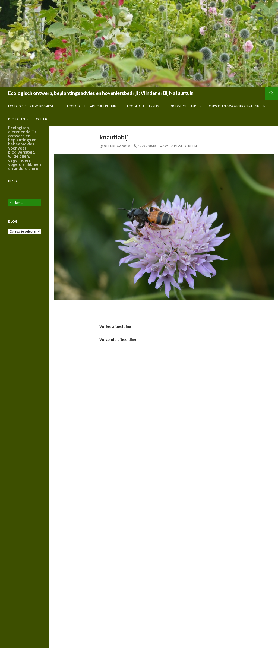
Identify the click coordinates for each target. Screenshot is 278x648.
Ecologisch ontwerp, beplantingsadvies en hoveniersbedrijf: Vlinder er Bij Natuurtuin (101, 93)
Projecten (16, 119)
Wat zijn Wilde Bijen (180, 146)
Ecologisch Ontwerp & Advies (32, 106)
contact (43, 119)
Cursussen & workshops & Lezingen (237, 106)
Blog (12, 181)
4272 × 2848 (147, 146)
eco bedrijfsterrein (143, 106)
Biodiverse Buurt (184, 106)
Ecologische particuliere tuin (91, 106)
